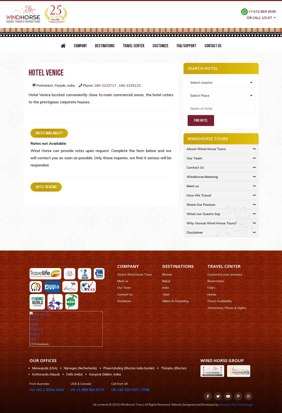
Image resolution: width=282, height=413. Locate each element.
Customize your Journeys (224, 274)
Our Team (194, 158)
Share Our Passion (201, 204)
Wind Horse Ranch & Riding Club (36, 329)
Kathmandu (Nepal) (46, 374)
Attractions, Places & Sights (226, 308)
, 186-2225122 (129, 85)
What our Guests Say (203, 214)
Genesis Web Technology (235, 404)
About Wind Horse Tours (206, 149)
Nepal (166, 281)
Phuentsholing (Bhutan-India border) (129, 368)
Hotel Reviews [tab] (46, 187)
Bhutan (167, 274)
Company (80, 45)
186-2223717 (105, 85)
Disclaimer (195, 232)
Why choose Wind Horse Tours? (212, 223)
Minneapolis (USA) (45, 368)
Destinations (105, 45)
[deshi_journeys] (239, 371)
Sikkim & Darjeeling (175, 301)
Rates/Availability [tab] (49, 133)
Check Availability (219, 301)
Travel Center (133, 45)
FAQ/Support (186, 45)
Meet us (193, 186)
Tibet (166, 294)
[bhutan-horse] (213, 371)
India (165, 287)
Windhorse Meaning (202, 177)
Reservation (215, 281)
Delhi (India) (74, 374)
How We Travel (199, 195)
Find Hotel (201, 120)
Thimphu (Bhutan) (174, 368)
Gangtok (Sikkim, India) (105, 374)
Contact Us (213, 45)
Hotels (211, 294)
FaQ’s (211, 287)
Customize (160, 45)
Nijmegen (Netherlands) (80, 368)
